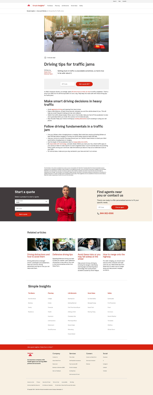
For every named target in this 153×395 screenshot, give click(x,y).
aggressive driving (56, 109)
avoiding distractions (80, 118)
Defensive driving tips (63, 254)
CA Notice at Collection (47, 385)
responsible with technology (58, 144)
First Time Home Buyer (74, 307)
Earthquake (111, 298)
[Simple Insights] (38, 6)
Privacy (38, 382)
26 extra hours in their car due (81, 91)
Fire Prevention (112, 303)
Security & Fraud (46, 382)
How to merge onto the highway (114, 255)
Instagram (105, 364)
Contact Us (55, 357)
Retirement (51, 325)
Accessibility (64, 382)
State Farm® (48, 73)
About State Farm (57, 360)
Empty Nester (71, 334)
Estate (49, 303)
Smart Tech (91, 307)
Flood (109, 307)
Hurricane (110, 312)
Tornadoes (110, 320)
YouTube (105, 370)
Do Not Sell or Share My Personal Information (65, 385)
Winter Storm (111, 329)
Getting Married (72, 303)
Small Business (52, 329)
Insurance (50, 316)
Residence (31, 312)
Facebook (105, 357)
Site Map (72, 382)
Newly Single (71, 325)
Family (30, 307)
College (50, 298)
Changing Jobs (72, 316)
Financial (50, 307)
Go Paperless (72, 370)
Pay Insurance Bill (73, 364)
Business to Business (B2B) (59, 367)
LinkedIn (105, 367)
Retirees (88, 364)
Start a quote (23, 214)
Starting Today (91, 312)
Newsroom (55, 364)
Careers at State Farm (91, 357)
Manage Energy (92, 303)
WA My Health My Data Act (33, 385)
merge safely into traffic (80, 142)
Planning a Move (72, 320)
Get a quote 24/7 (84, 84)
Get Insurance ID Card (74, 374)
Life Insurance (51, 320)
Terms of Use (56, 382)
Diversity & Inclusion (90, 360)
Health (50, 312)
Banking (30, 303)
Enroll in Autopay (73, 367)
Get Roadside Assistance (75, 360)
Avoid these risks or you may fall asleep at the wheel (89, 256)
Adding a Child (72, 312)
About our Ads (30, 382)
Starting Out (71, 298)
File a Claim (71, 357)
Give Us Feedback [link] (57, 370)
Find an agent (120, 207)
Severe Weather (112, 316)
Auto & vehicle (32, 298)
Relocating (70, 329)
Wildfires (110, 325)
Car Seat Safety (92, 298)
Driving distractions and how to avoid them (38, 255)
